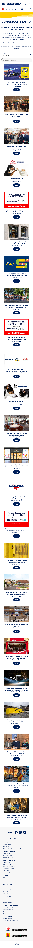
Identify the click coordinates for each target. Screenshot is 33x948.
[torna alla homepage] (14, 3)
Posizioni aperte (7, 855)
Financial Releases (8, 909)
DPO (4, 881)
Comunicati (6, 899)
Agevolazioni (6, 870)
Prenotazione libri (7, 890)
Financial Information (9, 907)
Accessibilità (6, 846)
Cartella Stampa (7, 902)
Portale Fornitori (7, 918)
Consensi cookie (7, 879)
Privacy (5, 877)
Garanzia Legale (7, 844)
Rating (4, 911)
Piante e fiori (6, 888)
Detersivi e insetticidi (8, 868)
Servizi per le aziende (8, 886)
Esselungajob (6, 853)
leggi (16, 89)
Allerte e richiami (7, 864)
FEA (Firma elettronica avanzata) (12, 848)
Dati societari (6, 841)
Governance (6, 842)
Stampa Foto (6, 892)
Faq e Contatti (7, 862)
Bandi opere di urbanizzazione (11, 920)
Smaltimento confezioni (9, 866)
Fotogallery (6, 900)
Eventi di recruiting (8, 857)
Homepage (4, 15)
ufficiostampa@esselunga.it (20, 35)
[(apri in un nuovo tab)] (15, 930)
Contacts (5, 913)
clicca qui (20, 39)
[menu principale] (3, 4)
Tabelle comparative (8, 872)
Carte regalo (6, 893)
